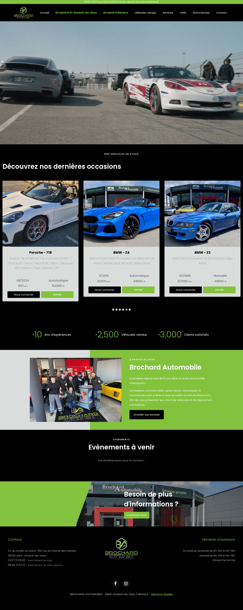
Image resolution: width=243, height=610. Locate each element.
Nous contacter (23, 289)
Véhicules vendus (145, 12)
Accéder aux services (147, 414)
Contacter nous (136, 515)
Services (168, 12)
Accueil (44, 12)
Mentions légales (162, 594)
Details (57, 289)
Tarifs (183, 12)
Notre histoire (201, 12)
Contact (221, 12)
